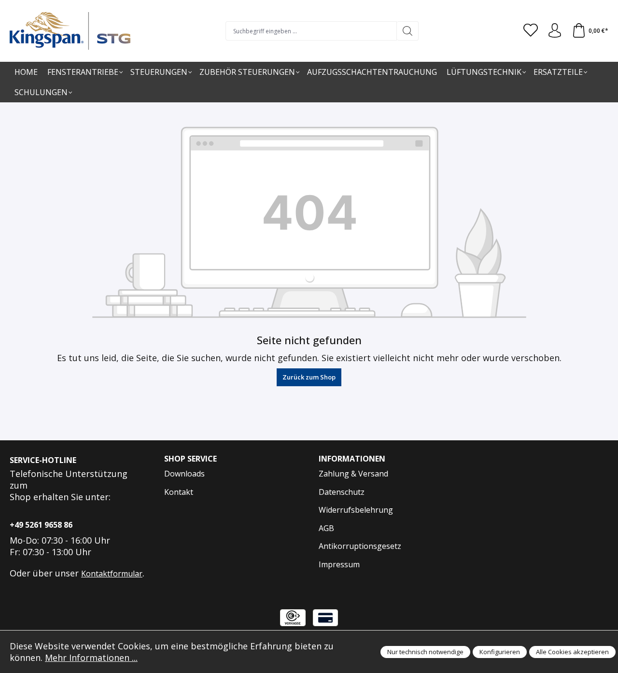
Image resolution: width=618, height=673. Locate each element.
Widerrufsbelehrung (356, 510)
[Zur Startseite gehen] (70, 31)
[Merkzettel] (530, 31)
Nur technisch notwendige (425, 651)
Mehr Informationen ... (91, 657)
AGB (326, 528)
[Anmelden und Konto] (555, 31)
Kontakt (178, 492)
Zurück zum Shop (309, 377)
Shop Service (190, 459)
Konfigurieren (499, 651)
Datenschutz (342, 492)
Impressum (339, 564)
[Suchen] (408, 31)
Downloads (184, 473)
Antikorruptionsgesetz (360, 546)
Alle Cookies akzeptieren (572, 651)
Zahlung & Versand (353, 473)
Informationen (352, 459)
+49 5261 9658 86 (41, 524)
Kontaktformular (111, 573)
